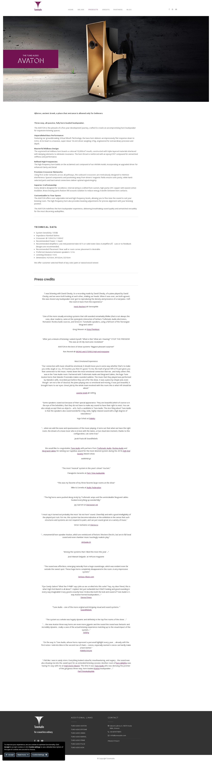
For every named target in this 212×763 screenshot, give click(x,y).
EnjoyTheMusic (93, 329)
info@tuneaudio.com (118, 735)
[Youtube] (176, 9)
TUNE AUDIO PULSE (78, 744)
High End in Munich (72, 666)
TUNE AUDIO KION (77, 747)
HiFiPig (86, 632)
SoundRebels (86, 610)
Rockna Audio (118, 448)
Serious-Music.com (86, 576)
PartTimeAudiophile (86, 671)
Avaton (97, 668)
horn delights (121, 663)
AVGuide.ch (86, 542)
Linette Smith (81, 393)
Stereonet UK (92, 505)
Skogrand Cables (49, 451)
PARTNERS (117, 9)
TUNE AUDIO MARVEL (78, 737)
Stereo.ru (94, 525)
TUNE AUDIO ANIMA (78, 733)
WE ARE (81, 9)
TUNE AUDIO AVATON (79, 726)
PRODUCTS (93, 9)
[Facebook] (169, 9)
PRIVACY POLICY (113, 741)
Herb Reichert (80, 306)
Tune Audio (75, 448)
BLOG (129, 9)
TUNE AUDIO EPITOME (79, 729)
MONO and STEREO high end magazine (92, 351)
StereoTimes (86, 597)
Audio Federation (94, 487)
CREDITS (105, 9)
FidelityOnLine (86, 650)
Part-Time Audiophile (96, 473)
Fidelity (92, 418)
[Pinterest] (172, 9)
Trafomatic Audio (104, 448)
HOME (70, 9)
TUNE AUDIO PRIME (78, 740)
